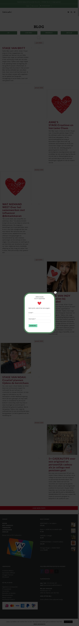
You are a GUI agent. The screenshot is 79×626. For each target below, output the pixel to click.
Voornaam (32, 319)
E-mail (31, 313)
